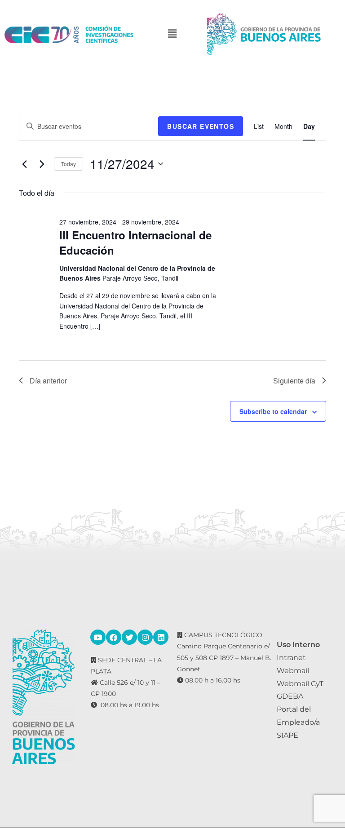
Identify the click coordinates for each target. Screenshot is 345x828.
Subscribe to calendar (273, 411)
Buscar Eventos (200, 126)
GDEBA (290, 696)
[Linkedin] (160, 637)
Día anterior (48, 380)
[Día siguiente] (41, 164)
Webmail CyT (300, 683)
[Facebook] (113, 637)
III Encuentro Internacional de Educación (135, 242)
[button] (172, 34)
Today (68, 163)
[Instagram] (145, 637)
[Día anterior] (24, 164)
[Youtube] (98, 637)
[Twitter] (129, 637)
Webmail (293, 670)
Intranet (291, 657)
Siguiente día (294, 380)
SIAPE (287, 735)
